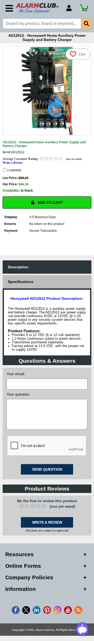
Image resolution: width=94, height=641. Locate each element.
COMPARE (14, 170)
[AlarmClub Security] (38, 8)
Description (18, 267)
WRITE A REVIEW (47, 522)
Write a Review (13, 163)
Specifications (20, 282)
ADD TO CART (50, 202)
